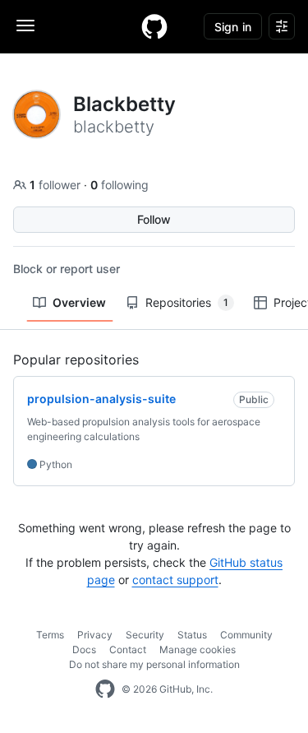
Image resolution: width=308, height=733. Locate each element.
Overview (79, 302)
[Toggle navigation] (25, 25)
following (119, 185)
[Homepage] (154, 26)
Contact (127, 649)
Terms (50, 635)
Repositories (186, 302)
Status (192, 635)
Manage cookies (197, 649)
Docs (84, 649)
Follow (154, 219)
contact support (175, 580)
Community (246, 635)
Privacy (95, 635)
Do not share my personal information (154, 664)
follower (57, 185)
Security (145, 635)
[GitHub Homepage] (105, 689)
